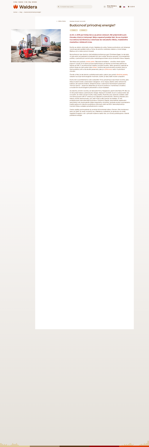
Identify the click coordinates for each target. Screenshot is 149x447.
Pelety (73, 30)
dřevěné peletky (122, 74)
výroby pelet (90, 61)
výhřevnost (108, 69)
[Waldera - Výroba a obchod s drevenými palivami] (25, 7)
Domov (15, 12)
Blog (21, 12)
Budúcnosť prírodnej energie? (32, 12)
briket (95, 67)
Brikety (83, 30)
